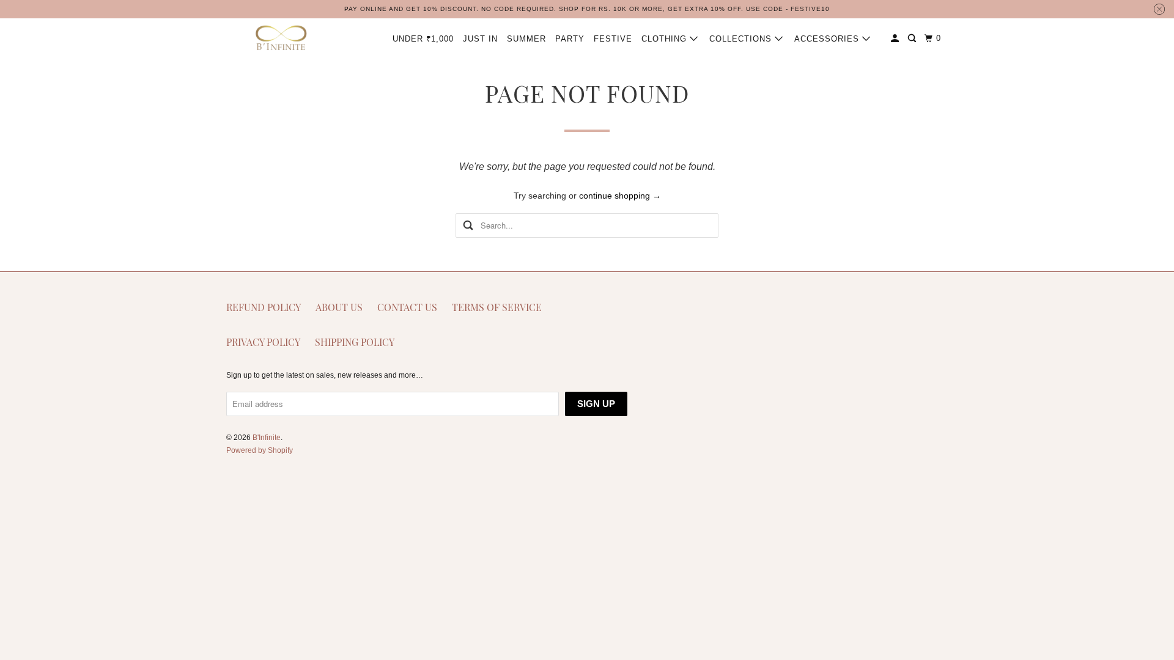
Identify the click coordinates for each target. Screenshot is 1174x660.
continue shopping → (620, 195)
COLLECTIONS (742, 38)
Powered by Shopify (259, 450)
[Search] (913, 38)
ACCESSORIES (828, 38)
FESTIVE (613, 38)
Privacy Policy (263, 342)
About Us (339, 307)
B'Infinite (267, 437)
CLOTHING (665, 38)
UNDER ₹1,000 (423, 38)
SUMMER (526, 38)
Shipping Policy (354, 342)
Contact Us (407, 307)
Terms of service (497, 307)
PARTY (570, 38)
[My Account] (896, 38)
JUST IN (480, 38)
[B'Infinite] (281, 38)
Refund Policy (263, 307)
